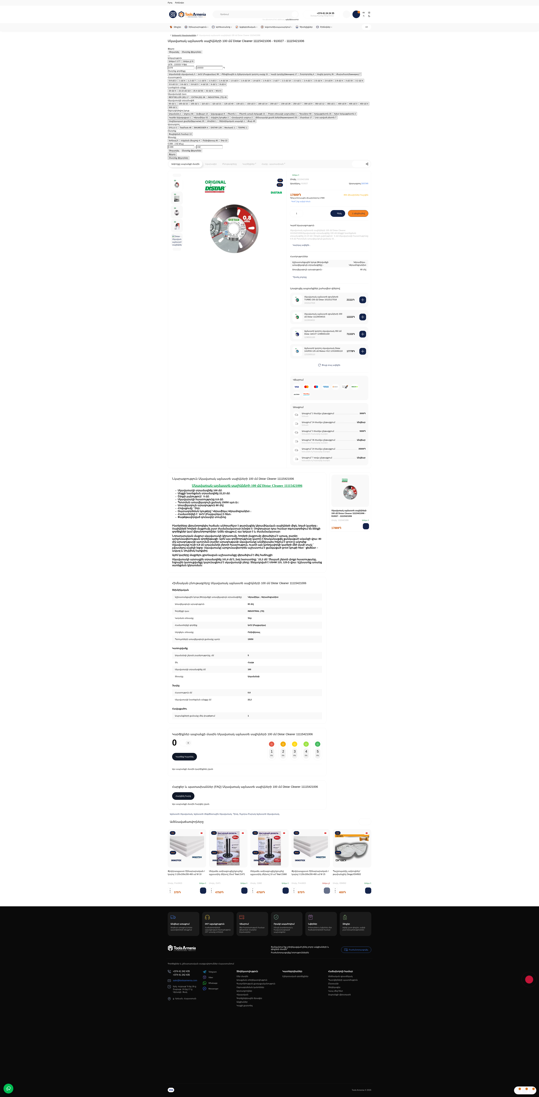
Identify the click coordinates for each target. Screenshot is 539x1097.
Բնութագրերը (229, 164)
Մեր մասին (242, 976)
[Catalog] (173, 14)
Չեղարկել (174, 52)
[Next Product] (361, 164)
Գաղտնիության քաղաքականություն (256, 983)
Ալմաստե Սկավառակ (181, 814)
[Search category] (216, 14)
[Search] (295, 14)
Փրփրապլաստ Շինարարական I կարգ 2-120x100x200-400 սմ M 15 (310, 872)
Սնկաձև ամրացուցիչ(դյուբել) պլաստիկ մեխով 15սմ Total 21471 (227, 872)
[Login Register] (346, 14)
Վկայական (242, 994)
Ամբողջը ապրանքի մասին (185, 164)
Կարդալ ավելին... (302, 245)
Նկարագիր (211, 164)
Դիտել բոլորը (300, 277)
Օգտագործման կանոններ (250, 987)
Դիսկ (235, 814)
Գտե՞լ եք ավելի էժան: (301, 201)
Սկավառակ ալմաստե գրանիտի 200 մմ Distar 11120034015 (323, 315)
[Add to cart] (362, 299)
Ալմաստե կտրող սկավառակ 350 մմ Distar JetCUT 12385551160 (323, 332)
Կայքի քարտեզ (245, 1005)
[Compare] (356, 177)
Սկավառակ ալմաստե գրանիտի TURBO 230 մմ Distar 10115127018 (321, 298)
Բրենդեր (179, 3)
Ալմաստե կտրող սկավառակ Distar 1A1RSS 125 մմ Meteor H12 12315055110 (323, 349)
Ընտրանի (333, 983)
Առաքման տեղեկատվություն (252, 980)
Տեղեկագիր (334, 987)
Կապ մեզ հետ (335, 991)
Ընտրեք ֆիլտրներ (191, 52)
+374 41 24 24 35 (325, 13)
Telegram (212, 972)
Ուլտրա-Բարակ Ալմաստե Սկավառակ (259, 814)
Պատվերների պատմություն (343, 980)
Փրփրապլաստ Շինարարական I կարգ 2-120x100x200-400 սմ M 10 (186, 872)
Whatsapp (212, 983)
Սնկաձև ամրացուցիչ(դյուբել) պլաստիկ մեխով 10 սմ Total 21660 (268, 872)
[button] (362, 821)
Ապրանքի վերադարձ (339, 994)
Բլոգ (170, 3)
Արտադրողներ (244, 991)
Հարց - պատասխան (273, 164)
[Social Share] (367, 164)
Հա (364, 12)
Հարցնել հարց (183, 796)
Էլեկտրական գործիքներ (295, 976)
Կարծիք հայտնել (184, 757)
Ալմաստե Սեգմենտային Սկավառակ (213, 814)
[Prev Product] (355, 164)
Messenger (213, 989)
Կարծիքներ (249, 164)
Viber (210, 977)
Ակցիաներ (242, 1002)
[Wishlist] (365, 177)
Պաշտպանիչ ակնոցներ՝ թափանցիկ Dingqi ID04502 (347, 872)
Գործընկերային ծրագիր (249, 998)
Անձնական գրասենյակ (340, 976)
